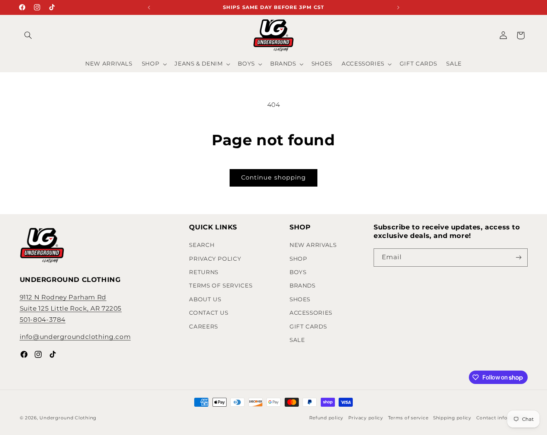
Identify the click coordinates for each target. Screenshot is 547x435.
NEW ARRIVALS (313, 245)
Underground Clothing (67, 417)
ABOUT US (205, 299)
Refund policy (326, 417)
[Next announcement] (398, 7)
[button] (28, 35)
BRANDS (303, 285)
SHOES (300, 299)
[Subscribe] (518, 257)
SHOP (298, 258)
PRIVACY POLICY (215, 258)
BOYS (298, 272)
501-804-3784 (43, 319)
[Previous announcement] (149, 7)
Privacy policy (365, 417)
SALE (297, 340)
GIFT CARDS (308, 326)
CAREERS (203, 326)
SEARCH (201, 245)
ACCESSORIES (311, 312)
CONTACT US (208, 312)
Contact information (502, 417)
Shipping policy (452, 417)
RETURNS (203, 272)
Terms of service (408, 417)
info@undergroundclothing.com (75, 336)
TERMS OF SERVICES (220, 285)
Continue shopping (273, 177)
